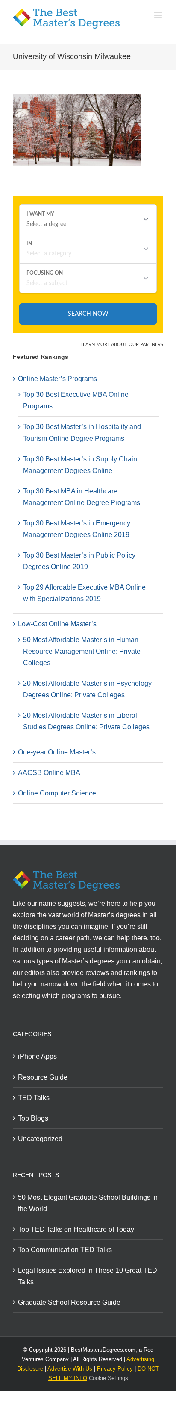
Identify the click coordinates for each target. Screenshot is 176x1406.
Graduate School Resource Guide (69, 1302)
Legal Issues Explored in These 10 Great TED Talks (87, 1276)
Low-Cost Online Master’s (57, 624)
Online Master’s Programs (57, 378)
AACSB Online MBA (49, 772)
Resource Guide (42, 1077)
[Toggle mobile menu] (158, 15)
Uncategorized (40, 1138)
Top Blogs (33, 1118)
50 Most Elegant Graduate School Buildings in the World (88, 1203)
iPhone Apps (37, 1056)
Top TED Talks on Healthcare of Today (76, 1229)
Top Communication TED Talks (65, 1249)
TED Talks (34, 1097)
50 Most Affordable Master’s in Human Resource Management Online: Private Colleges (82, 651)
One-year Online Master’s (57, 752)
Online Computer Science (57, 793)
